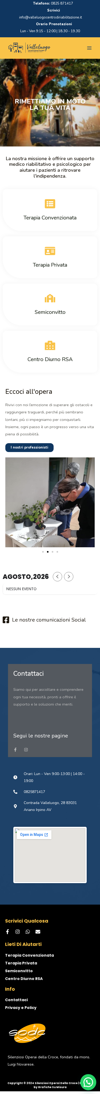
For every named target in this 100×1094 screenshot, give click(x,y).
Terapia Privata (21, 963)
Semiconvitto (19, 971)
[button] (43, 552)
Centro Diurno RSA (24, 978)
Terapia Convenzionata (29, 955)
